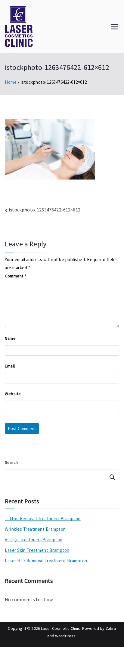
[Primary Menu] (114, 27)
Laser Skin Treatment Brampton (37, 550)
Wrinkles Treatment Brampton (35, 529)
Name (10, 338)
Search (11, 462)
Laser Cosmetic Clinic (60, 628)
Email (10, 366)
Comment (15, 276)
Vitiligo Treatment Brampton (34, 539)
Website (13, 393)
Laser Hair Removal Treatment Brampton (46, 561)
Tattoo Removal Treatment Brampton (43, 518)
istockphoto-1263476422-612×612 (44, 210)
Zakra (111, 628)
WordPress (65, 636)
